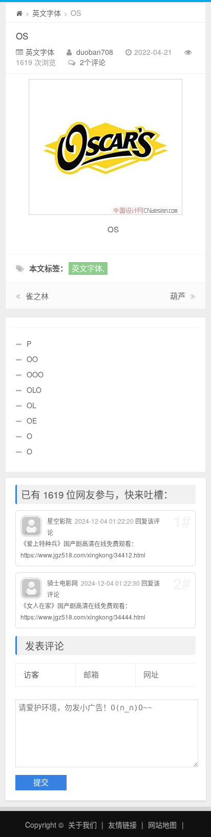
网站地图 (162, 825)
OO (32, 359)
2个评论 (93, 62)
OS (22, 35)
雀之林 (37, 295)
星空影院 (59, 520)
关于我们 (82, 825)
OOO (35, 374)
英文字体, (88, 268)
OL (31, 405)
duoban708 (94, 52)
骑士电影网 (62, 583)
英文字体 (46, 13)
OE (32, 420)
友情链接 (122, 825)
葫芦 (177, 295)
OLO (34, 390)
